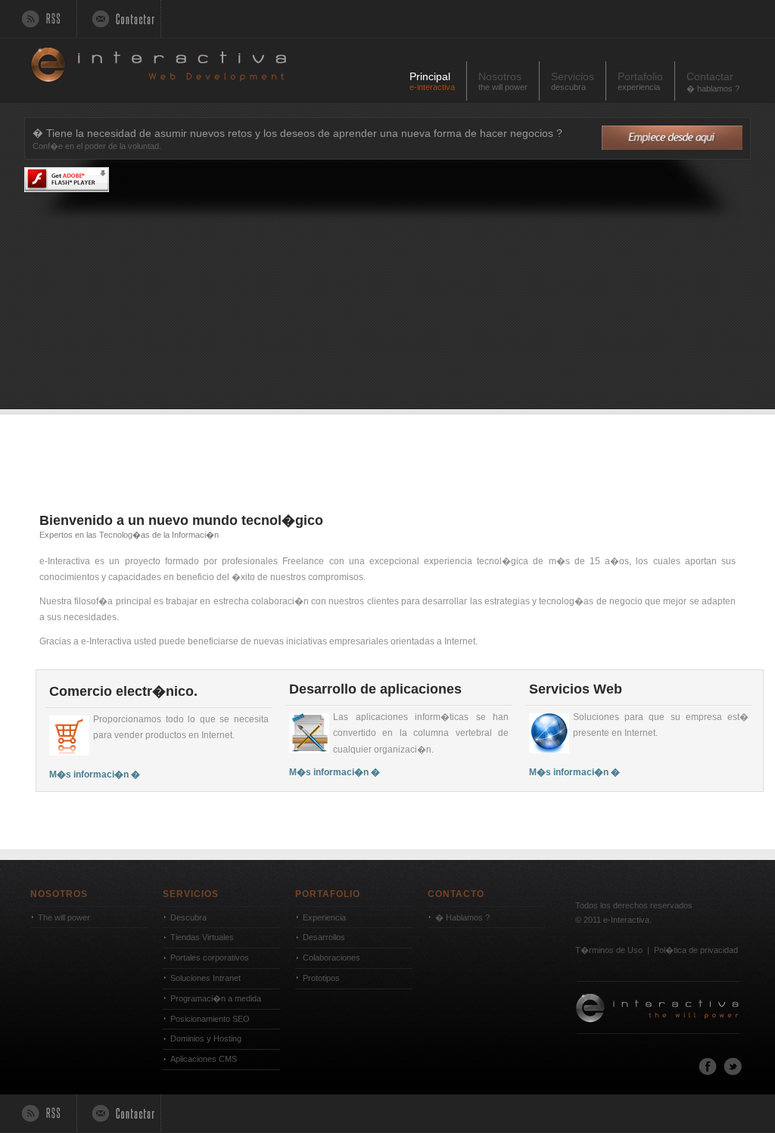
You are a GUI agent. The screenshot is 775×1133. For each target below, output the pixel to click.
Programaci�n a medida (215, 998)
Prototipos (321, 977)
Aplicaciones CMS (203, 1058)
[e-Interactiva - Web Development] (658, 1046)
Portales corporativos (209, 957)
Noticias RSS (42, 19)
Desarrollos (324, 937)
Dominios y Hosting (205, 1038)
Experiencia (324, 917)
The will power (64, 917)
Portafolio (640, 81)
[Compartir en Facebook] (708, 1072)
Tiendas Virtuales (202, 937)
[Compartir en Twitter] (733, 1072)
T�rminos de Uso (609, 950)
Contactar (119, 19)
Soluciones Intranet (205, 977)
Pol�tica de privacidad (696, 950)
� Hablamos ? (462, 917)
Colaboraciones (331, 957)
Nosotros (503, 81)
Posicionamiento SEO (210, 1018)
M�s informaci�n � (94, 774)
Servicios (572, 81)
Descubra (188, 917)
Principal (432, 81)
